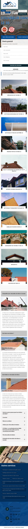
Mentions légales (19, 527)
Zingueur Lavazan (6, 478)
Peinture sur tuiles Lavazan (18, 478)
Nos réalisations (8, 37)
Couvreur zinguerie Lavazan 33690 (9, 493)
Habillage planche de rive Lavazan (9, 472)
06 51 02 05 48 (5, 14)
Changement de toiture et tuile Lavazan (10, 475)
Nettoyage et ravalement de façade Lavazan (11, 469)
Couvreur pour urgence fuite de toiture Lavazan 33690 (13, 486)
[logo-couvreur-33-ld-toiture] (9, 4)
